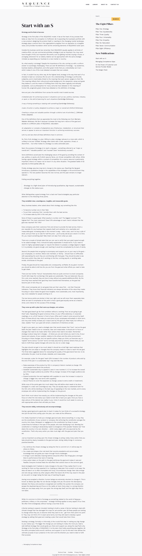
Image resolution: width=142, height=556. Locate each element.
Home (87, 4)
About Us (104, 4)
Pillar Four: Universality (103, 37)
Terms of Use (62, 552)
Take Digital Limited (84, 555)
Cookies (70, 552)
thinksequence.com (72, 555)
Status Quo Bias (34, 481)
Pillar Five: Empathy (102, 40)
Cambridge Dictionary (65, 99)
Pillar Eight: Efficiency (103, 48)
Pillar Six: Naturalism (103, 43)
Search (97, 16)
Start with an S (101, 58)
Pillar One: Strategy (102, 29)
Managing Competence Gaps (32, 544)
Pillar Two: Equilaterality (104, 32)
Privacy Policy (78, 552)
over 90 (54, 65)
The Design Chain (101, 70)
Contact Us (115, 4)
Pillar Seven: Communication (105, 45)
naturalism (54, 123)
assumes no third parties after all (33, 164)
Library (95, 4)
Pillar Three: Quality (102, 34)
